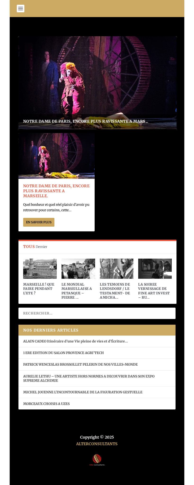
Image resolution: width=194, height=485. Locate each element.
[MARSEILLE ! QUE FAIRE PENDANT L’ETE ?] (40, 269)
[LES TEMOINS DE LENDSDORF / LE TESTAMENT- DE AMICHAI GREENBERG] (116, 269)
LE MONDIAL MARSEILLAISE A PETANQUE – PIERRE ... (77, 291)
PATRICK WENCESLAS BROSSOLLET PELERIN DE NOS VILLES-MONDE (80, 364)
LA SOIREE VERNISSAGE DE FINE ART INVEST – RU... (154, 291)
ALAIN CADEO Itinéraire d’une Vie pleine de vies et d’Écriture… (75, 341)
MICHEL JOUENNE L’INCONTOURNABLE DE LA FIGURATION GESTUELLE (82, 392)
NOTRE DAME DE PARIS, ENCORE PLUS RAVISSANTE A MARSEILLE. (56, 191)
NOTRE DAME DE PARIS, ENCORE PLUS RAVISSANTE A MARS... (85, 121)
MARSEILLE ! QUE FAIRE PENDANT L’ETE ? (38, 288)
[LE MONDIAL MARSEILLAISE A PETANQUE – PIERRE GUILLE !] (78, 269)
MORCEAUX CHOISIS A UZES (46, 404)
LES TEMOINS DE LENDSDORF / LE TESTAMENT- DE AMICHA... (115, 291)
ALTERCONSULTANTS (97, 443)
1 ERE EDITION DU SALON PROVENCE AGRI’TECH (63, 353)
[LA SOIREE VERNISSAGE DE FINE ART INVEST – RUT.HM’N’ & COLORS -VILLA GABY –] (155, 269)
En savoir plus (39, 222)
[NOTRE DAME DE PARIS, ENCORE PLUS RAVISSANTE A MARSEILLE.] (56, 156)
